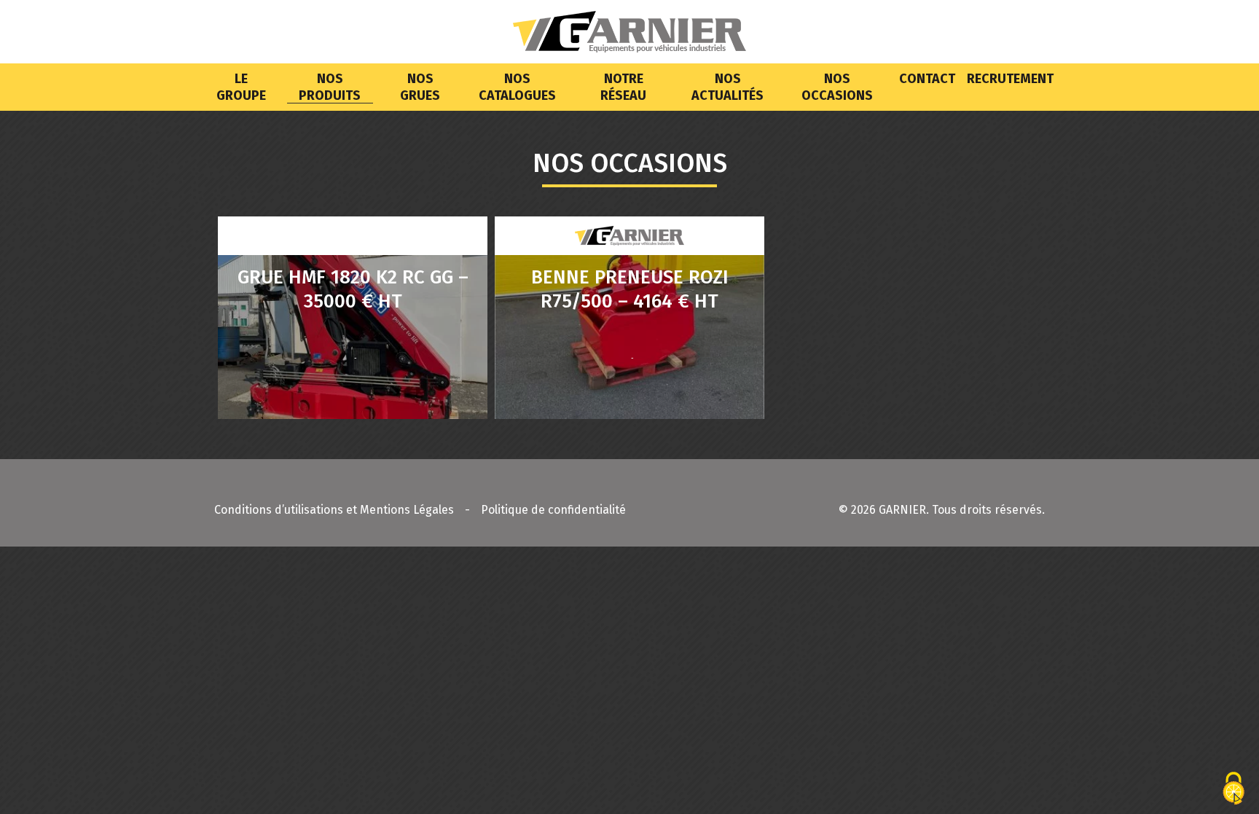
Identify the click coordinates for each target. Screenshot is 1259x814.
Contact (927, 79)
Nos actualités (727, 87)
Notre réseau (623, 87)
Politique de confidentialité (553, 510)
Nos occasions (837, 87)
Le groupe (241, 87)
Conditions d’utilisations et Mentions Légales (334, 510)
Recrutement (1010, 79)
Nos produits (330, 87)
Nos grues (420, 87)
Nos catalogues (517, 87)
